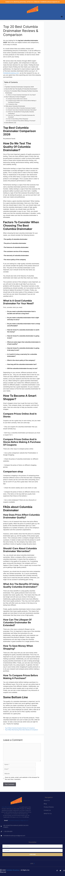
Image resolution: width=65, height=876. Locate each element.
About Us (47, 800)
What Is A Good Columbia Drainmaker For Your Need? (22, 94)
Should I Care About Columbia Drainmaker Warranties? (22, 110)
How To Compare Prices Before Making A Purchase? (21, 120)
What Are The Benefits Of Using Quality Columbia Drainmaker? (21, 112)
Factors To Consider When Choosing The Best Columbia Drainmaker (21, 92)
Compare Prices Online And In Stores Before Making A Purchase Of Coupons (22, 101)
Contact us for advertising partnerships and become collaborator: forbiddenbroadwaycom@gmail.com (32, 1)
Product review (49, 807)
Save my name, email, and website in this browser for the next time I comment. (22, 778)
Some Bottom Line (10, 122)
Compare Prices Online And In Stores (17, 98)
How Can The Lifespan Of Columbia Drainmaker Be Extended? (21, 116)
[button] (61, 16)
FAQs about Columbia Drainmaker (15, 106)
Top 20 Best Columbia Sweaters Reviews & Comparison (20, 728)
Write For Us (48, 813)
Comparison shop (12, 104)
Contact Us (47, 810)
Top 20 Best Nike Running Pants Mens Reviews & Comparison (21, 729)
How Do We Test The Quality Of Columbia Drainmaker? (21, 89)
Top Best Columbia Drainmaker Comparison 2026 (19, 87)
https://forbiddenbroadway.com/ (10, 807)
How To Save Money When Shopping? (18, 118)
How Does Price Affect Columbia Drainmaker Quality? (22, 108)
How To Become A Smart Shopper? (15, 97)
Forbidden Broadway (12, 870)
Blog (45, 803)
